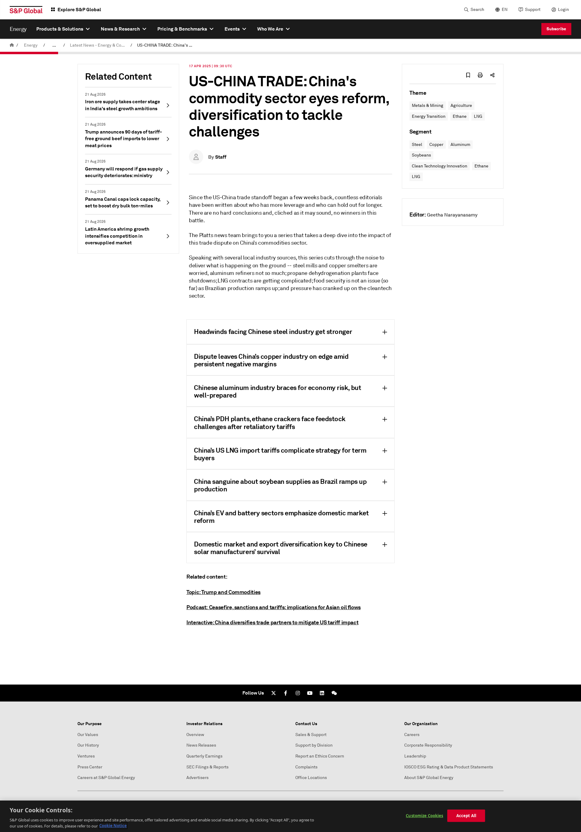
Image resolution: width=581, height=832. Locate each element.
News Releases (201, 745)
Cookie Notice (113, 825)
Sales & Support (311, 734)
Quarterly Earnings (204, 756)
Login (563, 9)
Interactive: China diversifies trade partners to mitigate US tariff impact (272, 622)
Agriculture (461, 105)
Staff (220, 157)
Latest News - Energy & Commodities (99, 45)
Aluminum (460, 144)
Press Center (89, 767)
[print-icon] (480, 75)
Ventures (86, 756)
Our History (88, 745)
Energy (31, 45)
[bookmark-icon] (468, 75)
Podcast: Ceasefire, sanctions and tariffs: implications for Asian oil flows (273, 607)
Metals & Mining (427, 105)
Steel (417, 144)
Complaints (306, 767)
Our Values (87, 734)
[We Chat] (334, 693)
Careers (411, 734)
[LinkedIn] (322, 693)
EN (504, 9)
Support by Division (314, 745)
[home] (12, 45)
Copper (436, 144)
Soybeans (421, 155)
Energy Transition (428, 116)
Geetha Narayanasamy (452, 215)
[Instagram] (298, 693)
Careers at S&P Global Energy (106, 777)
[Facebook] (285, 693)
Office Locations (311, 777)
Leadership (415, 756)
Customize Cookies (424, 815)
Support (532, 9)
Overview (195, 734)
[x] (273, 693)
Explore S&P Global (79, 9)
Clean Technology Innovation (439, 166)
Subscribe (556, 28)
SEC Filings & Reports (207, 767)
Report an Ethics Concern (319, 756)
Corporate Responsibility (428, 745)
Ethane (460, 116)
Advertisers (197, 777)
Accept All (466, 815)
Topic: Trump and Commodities (223, 592)
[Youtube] (310, 693)
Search (477, 9)
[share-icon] (492, 75)
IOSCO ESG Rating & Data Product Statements (448, 767)
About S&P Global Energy (428, 777)
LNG (478, 116)
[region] (290, 816)
